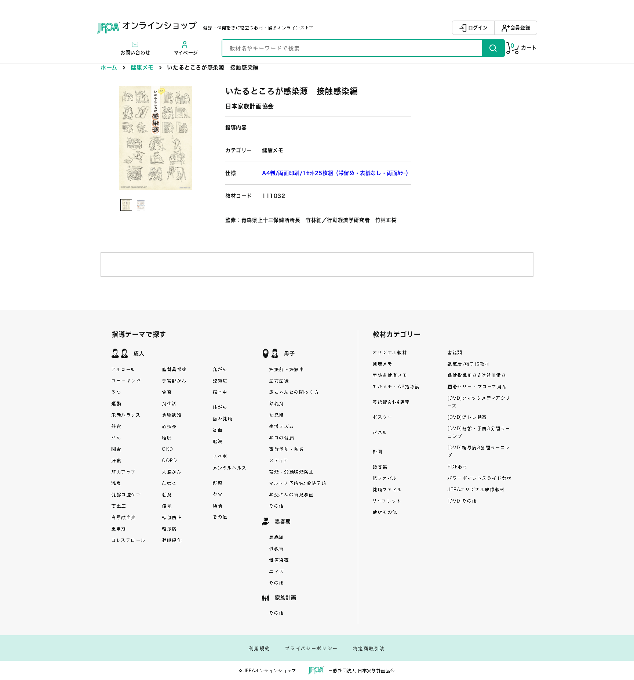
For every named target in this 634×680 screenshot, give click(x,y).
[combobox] (352, 48)
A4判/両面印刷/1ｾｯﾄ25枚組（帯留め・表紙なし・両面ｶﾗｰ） (336, 173)
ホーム (109, 67)
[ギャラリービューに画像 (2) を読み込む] (140, 205)
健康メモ (142, 67)
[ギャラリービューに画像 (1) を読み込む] (126, 205)
